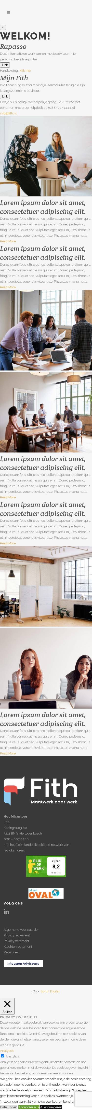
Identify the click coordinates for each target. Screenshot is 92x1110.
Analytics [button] (6, 1051)
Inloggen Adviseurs (23, 963)
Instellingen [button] (8, 1107)
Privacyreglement (17, 935)
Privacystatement (16, 941)
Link (5, 65)
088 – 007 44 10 (16, 839)
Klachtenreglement (18, 946)
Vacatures (11, 952)
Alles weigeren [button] (51, 1107)
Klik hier (25, 70)
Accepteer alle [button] (28, 1107)
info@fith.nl (8, 113)
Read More (8, 241)
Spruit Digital (50, 991)
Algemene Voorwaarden (21, 930)
